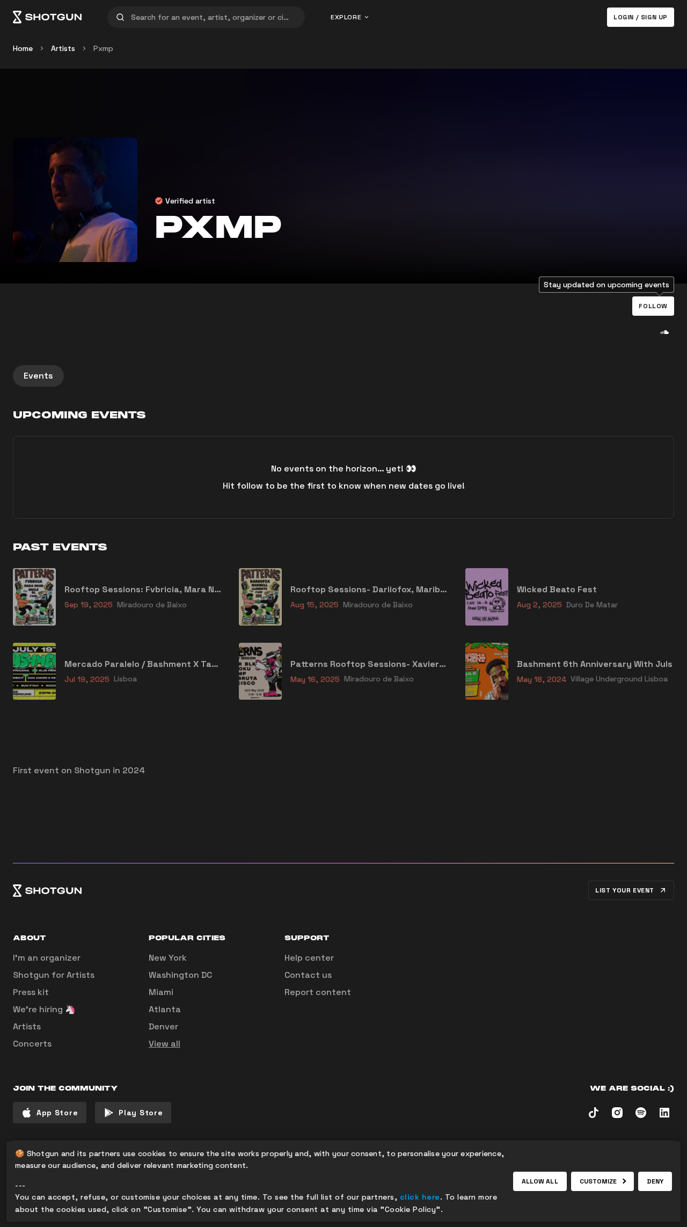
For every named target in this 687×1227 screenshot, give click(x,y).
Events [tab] (38, 375)
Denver (163, 1026)
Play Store (141, 1112)
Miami (161, 992)
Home (23, 48)
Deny (655, 1181)
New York (168, 957)
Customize (598, 1181)
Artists (63, 48)
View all (164, 1043)
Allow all (540, 1181)
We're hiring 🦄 (44, 1009)
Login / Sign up (640, 17)
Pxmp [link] (103, 48)
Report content (317, 992)
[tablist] (343, 376)
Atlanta (165, 1009)
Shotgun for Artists (53, 975)
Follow (653, 306)
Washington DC (180, 975)
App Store (57, 1112)
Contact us (308, 975)
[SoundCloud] (664, 332)
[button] (653, 306)
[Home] (47, 17)
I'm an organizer (47, 957)
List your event (624, 890)
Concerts (32, 1043)
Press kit (31, 992)
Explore (346, 17)
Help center (309, 957)
